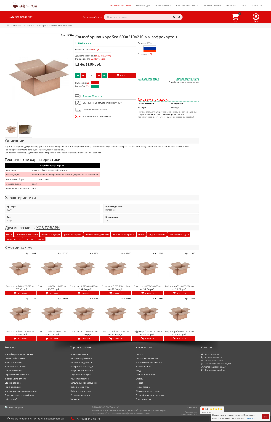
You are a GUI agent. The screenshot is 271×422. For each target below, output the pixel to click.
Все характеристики (149, 78)
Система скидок (212, 5)
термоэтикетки (13, 239)
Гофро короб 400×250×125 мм (20, 331)
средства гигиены (156, 234)
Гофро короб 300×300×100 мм (52, 331)
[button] (256, 17)
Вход (138, 370)
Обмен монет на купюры (148, 391)
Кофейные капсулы (79, 386)
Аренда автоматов (79, 354)
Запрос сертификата (187, 78)
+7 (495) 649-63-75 (88, 418)
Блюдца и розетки (13, 362)
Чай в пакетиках (13, 386)
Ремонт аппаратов (79, 378)
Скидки (139, 354)
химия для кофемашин (26, 234)
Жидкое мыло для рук (15, 378)
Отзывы (139, 378)
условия (251, 418)
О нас (244, 5)
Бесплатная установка (81, 358)
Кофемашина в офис (80, 374)
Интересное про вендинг (82, 366)
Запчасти (75, 399)
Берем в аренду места (81, 362)
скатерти (29, 239)
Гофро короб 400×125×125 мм (52, 286)
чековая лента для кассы (97, 234)
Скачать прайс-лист (92, 17)
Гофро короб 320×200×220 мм (147, 331)
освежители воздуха (179, 234)
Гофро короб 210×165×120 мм (179, 286)
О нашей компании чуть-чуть (150, 395)
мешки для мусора (50, 234)
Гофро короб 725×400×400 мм (84, 286)
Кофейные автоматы (80, 391)
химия (141, 234)
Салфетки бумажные (15, 358)
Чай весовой (11, 399)
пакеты (40, 239)
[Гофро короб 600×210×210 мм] (11, 130)
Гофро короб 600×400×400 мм (84, 331)
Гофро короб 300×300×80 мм (147, 286)
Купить (22, 293)
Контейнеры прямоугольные (19, 354)
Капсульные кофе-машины (83, 382)
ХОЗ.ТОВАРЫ (48, 227)
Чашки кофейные (13, 370)
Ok (265, 417)
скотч (9, 234)
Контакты (257, 5)
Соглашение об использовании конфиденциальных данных (121, 413)
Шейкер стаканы (13, 382)
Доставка (231, 5)
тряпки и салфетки (72, 234)
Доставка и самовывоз (147, 358)
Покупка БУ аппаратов (81, 370)
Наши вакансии (143, 366)
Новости (140, 382)
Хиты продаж (143, 5)
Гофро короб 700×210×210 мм (116, 286)
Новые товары (163, 5)
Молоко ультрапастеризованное (21, 391)
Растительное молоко (15, 366)
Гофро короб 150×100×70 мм (115, 331)
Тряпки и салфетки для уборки (19, 395)
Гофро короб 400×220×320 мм (20, 286)
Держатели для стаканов (17, 374)
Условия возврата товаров (149, 362)
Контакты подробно (215, 370)
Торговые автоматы (187, 5)
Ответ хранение (143, 399)
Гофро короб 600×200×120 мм (179, 331)
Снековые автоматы (80, 395)
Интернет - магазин (120, 5)
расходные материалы (123, 234)
